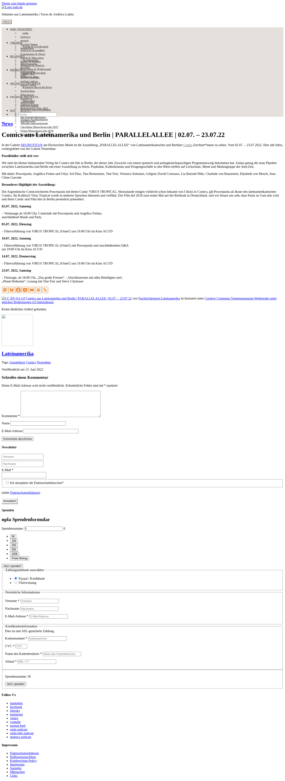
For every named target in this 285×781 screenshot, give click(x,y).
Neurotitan (44, 362)
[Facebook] (18, 290)
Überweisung (27, 582)
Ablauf (11, 661)
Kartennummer (16, 638)
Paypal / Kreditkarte (32, 578)
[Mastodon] (5, 290)
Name (6, 423)
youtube (15, 722)
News (7, 123)
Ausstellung (17, 362)
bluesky (15, 710)
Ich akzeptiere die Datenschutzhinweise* (36, 483)
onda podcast (18, 729)
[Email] (31, 290)
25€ (14, 545)
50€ (14, 549)
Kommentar (11, 416)
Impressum (17, 764)
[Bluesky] (11, 290)
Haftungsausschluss (23, 757)
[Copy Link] (45, 290)
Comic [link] (187, 145)
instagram (16, 714)
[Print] (38, 290)
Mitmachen (17, 772)
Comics (31, 362)
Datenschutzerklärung (24, 492)
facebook (16, 707)
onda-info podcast (22, 733)
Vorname (12, 601)
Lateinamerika (18, 353)
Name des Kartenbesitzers (23, 654)
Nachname (12, 608)
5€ (13, 536)
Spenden (15, 768)
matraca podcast (20, 737)
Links (14, 775)
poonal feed (17, 725)
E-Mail (7, 470)
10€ (14, 540)
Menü (6, 21)
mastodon (16, 703)
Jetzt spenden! (12, 566)
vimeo (14, 718)
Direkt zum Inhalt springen (19, 3)
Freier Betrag (19, 558)
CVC (10, 646)
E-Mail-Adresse (12, 431)
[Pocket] (25, 290)
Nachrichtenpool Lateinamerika (159, 298)
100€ (15, 553)
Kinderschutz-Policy (23, 760)
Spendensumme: (12, 528)
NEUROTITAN (32, 145)
